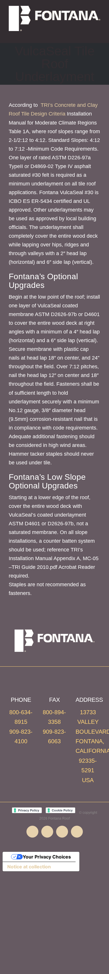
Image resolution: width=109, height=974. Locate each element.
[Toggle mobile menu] (98, 34)
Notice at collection (29, 867)
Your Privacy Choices (47, 857)
